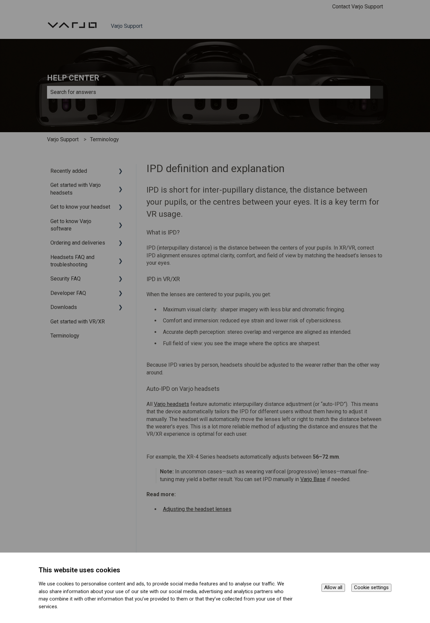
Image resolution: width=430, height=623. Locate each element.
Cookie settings (371, 587)
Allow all (333, 587)
